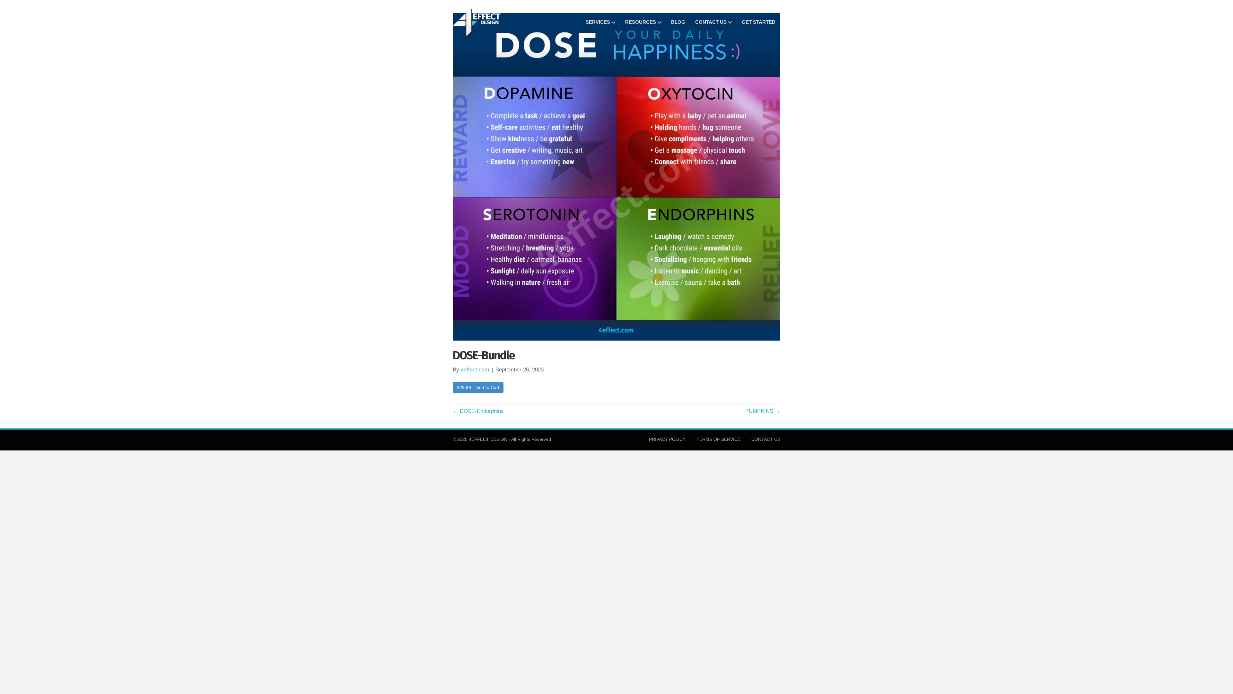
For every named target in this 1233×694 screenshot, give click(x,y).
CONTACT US (711, 22)
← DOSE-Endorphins (478, 411)
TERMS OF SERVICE (718, 439)
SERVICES (598, 22)
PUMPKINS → (762, 411)
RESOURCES (640, 22)
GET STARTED (758, 22)
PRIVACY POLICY (667, 439)
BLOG (678, 22)
